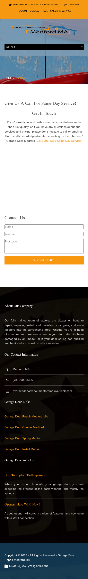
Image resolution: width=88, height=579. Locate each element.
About (23, 11)
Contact (35, 11)
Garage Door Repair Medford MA (26, 416)
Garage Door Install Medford (23, 449)
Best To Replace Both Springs (25, 475)
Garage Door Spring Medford (23, 438)
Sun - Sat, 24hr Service (57, 11)
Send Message (44, 260)
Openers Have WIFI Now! (22, 504)
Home (8, 78)
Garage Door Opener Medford (24, 427)
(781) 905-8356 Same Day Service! (58, 140)
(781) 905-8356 (71, 4)
